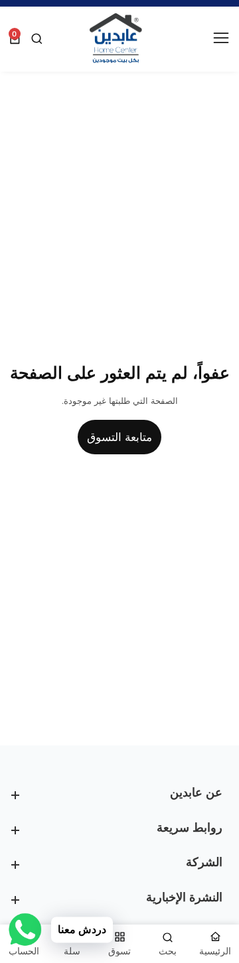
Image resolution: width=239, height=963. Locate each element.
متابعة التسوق (119, 437)
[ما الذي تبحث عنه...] (35, 38)
